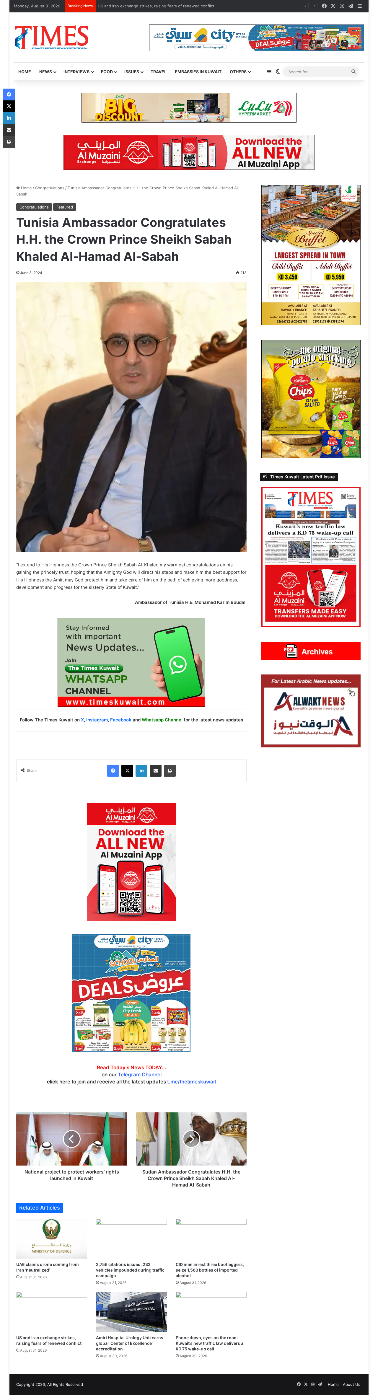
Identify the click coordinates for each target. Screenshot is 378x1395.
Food (107, 71)
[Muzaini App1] (131, 862)
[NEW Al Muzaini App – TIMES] (189, 152)
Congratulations (49, 187)
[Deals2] (131, 992)
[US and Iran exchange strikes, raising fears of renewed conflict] (51, 1312)
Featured (64, 207)
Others (238, 71)
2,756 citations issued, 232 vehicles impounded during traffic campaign (130, 1270)
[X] (127, 771)
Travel (159, 71)
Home (24, 71)
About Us (351, 1384)
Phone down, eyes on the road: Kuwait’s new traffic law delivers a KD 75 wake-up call (209, 1343)
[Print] (170, 771)
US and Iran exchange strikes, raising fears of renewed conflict (157, 6)
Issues (131, 71)
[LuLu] (189, 107)
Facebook (120, 720)
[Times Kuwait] (51, 37)
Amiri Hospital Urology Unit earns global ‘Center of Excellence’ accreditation (129, 1343)
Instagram (97, 720)
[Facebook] (113, 771)
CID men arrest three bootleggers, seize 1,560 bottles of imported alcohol (210, 1270)
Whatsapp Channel (162, 720)
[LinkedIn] (141, 771)
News (45, 71)
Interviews (76, 71)
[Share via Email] (156, 771)
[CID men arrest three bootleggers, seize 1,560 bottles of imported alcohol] (211, 1239)
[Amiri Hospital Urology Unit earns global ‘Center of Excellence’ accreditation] (131, 1312)
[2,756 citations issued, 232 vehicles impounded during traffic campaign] (131, 1239)
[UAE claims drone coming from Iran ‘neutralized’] (51, 1239)
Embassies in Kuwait (198, 71)
